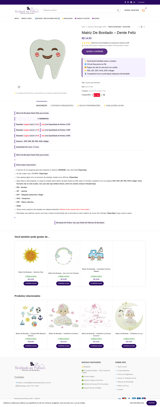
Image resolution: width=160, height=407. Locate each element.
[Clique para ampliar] (19, 87)
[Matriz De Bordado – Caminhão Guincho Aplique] (96, 254)
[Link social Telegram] (104, 95)
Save (98, 95)
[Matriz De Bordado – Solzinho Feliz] (31, 256)
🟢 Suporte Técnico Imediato (91, 388)
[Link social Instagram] (128, 2)
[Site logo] (27, 10)
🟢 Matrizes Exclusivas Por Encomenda (95, 384)
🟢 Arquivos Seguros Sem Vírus (92, 380)
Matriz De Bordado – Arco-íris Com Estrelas (63, 273)
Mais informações (137, 403)
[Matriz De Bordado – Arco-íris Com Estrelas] (63, 256)
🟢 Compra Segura (88, 376)
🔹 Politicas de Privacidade (124, 382)
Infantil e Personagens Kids (97, 27)
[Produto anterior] (139, 27)
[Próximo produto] (144, 27)
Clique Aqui (111, 213)
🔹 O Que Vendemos (122, 370)
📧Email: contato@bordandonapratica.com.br (33, 383)
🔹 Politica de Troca (122, 386)
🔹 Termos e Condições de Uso (125, 378)
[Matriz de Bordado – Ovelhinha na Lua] (129, 316)
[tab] (41, 104)
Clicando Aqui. (90, 184)
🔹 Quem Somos (121, 367)
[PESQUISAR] (118, 10)
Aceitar (152, 403)
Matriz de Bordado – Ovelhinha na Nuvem (63, 333)
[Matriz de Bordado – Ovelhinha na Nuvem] (63, 316)
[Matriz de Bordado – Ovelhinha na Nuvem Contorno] (96, 316)
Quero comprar (94, 52)
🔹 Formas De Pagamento (124, 374)
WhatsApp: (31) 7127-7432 (27, 386)
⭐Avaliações (86, 367)
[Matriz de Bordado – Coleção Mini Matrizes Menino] (31, 316)
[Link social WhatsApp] (134, 2)
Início (83, 27)
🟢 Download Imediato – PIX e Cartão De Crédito (96, 372)
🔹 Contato (119, 389)
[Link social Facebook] (125, 2)
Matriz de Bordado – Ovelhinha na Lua (129, 333)
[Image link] (30, 366)
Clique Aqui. (82, 170)
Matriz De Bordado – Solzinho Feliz (31, 272)
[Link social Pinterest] (131, 2)
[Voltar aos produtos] (141, 27)
